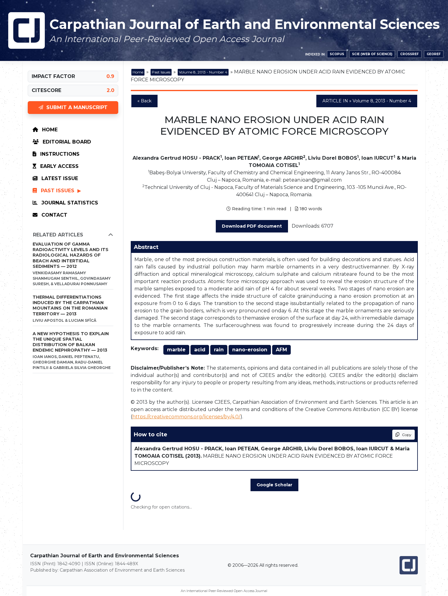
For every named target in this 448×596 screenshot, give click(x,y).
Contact (53, 215)
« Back (144, 101)
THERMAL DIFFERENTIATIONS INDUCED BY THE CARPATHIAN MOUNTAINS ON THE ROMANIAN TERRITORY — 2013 (70, 305)
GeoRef (434, 54)
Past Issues (57, 190)
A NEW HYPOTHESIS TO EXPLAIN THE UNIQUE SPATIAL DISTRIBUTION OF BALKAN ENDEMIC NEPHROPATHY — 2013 (71, 342)
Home (49, 130)
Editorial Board (66, 142)
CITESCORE (46, 90)
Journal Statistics (69, 203)
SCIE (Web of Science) (372, 54)
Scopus (337, 54)
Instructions (59, 154)
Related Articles (58, 235)
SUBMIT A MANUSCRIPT (75, 107)
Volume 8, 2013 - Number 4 (203, 72)
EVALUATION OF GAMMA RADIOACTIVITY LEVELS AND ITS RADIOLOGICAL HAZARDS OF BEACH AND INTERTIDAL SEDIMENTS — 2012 (70, 255)
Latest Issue (59, 178)
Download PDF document (252, 226)
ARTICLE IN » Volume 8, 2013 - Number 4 (366, 101)
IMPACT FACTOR (53, 76)
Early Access (59, 166)
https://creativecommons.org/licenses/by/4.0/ (186, 417)
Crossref (409, 54)
